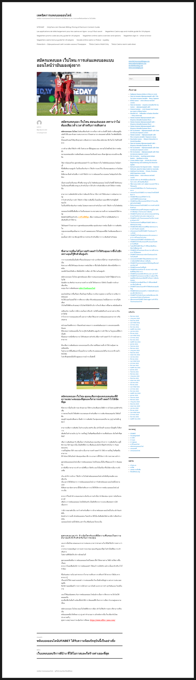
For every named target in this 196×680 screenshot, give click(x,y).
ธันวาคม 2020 (134, 391)
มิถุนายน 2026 (134, 320)
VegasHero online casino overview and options (102, 36)
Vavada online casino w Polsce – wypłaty (93, 40)
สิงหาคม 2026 (134, 316)
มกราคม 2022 (134, 363)
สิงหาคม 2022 (134, 348)
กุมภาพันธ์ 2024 (135, 323)
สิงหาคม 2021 (134, 374)
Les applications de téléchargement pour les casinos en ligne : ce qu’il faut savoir (69, 31)
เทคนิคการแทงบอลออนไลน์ (54, 15)
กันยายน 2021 (134, 372)
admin (39, 127)
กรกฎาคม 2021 (134, 376)
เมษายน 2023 (134, 331)
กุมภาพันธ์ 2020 (135, 412)
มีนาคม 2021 (134, 385)
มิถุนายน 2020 (134, 404)
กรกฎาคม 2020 (135, 402)
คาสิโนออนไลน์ (134, 444)
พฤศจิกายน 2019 (135, 419)
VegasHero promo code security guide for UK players (58, 36)
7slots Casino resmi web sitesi (123, 44)
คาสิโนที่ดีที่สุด (83, 217)
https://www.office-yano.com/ (102, 620)
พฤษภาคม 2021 (135, 380)
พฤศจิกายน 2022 (135, 342)
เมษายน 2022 (134, 357)
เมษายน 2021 (134, 382)
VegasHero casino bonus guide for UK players (55, 40)
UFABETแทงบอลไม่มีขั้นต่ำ (138, 267)
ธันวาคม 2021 (134, 365)
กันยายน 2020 (134, 397)
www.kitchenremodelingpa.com (139, 61)
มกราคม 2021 (134, 389)
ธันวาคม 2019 (134, 417)
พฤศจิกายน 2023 (135, 329)
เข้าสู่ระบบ (133, 465)
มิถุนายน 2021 (134, 378)
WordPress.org (135, 472)
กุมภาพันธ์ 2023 (135, 335)
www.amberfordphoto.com (137, 63)
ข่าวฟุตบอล (133, 442)
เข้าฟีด (132, 467)
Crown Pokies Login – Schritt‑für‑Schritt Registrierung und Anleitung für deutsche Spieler (143, 163)
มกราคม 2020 (134, 414)
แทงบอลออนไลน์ (135, 451)
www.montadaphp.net (136, 68)
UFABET (133, 433)
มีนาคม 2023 (134, 333)
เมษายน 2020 (134, 408)
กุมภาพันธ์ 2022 (135, 361)
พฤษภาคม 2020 (135, 406)
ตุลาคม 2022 (134, 344)
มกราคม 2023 (134, 338)
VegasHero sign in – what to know (137, 36)
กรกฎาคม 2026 (135, 318)
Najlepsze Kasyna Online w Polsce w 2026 (143, 94)
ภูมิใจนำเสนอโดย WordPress (63, 671)
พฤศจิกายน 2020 (135, 393)
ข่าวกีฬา (132, 438)
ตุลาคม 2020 (134, 395)
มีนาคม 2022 (134, 359)
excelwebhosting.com (136, 65)
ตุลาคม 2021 (134, 370)
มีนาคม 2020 (134, 410)
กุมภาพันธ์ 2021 (135, 387)
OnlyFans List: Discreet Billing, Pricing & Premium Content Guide (73, 27)
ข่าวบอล (132, 440)
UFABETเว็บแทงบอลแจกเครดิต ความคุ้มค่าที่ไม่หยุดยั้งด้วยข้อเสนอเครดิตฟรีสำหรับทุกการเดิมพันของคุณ (144, 278)
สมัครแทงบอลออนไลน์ (136, 446)
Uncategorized (42, 132)
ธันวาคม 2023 (134, 327)
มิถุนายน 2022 (134, 352)
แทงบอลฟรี (133, 448)
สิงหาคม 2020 (134, 400)
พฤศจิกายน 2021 (135, 367)
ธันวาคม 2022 (134, 340)
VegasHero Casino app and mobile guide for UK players (127, 31)
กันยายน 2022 (134, 346)
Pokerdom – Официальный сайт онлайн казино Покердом (61, 44)
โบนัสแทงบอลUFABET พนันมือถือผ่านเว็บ (142, 239)
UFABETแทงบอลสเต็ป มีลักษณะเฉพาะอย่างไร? (144, 274)
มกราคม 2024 (134, 325)
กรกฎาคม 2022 (135, 350)
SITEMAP (40, 27)
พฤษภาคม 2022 (135, 355)
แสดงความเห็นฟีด (135, 469)
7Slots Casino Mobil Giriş (99, 44)
